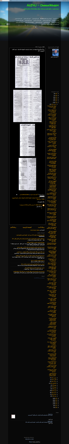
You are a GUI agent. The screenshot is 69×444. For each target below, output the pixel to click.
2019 (56, 97)
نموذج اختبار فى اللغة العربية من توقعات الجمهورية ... (52, 118)
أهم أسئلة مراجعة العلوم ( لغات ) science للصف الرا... (51, 134)
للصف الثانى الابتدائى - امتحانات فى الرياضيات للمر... (51, 146)
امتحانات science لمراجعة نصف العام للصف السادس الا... (51, 272)
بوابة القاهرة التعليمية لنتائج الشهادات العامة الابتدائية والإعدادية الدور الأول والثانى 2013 (28, 238)
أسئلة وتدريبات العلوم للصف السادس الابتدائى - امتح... (51, 366)
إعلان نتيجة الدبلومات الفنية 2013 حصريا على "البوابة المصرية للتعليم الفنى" (30, 235)
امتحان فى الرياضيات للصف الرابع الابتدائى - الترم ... (51, 327)
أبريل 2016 (54, 390)
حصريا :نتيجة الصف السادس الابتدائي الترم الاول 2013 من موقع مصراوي (30, 247)
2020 (56, 95)
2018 (56, 99)
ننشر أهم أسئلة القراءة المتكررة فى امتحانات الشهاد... (51, 198)
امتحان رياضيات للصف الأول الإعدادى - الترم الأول (52, 307)
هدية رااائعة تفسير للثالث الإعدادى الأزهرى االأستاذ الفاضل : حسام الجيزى (30, 252)
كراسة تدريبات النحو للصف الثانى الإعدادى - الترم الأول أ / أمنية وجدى (40, 415)
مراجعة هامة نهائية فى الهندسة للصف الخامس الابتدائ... (51, 174)
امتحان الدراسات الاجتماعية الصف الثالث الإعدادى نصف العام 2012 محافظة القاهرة (28, 271)
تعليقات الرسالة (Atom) (34, 230)
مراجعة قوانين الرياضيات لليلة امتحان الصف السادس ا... (51, 166)
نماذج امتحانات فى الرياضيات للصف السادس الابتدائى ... (52, 186)
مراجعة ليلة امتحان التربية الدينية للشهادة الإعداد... (51, 217)
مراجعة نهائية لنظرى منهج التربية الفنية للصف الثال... (52, 126)
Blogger (30, 441)
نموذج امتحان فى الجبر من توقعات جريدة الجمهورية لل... (52, 111)
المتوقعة (23, 198)
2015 (56, 398)
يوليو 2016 (54, 385)
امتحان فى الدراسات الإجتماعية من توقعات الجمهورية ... (52, 115)
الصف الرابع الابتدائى (55, 20)
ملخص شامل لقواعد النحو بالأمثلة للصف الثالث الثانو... (52, 268)
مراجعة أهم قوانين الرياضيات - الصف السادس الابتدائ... (52, 374)
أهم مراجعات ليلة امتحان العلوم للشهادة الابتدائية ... (51, 158)
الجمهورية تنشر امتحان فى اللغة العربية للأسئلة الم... (51, 228)
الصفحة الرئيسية (56, 18)
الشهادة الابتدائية (28, 198)
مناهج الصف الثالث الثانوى (29, 22)
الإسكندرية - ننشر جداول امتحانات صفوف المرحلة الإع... (51, 291)
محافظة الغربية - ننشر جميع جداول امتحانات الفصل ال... (52, 264)
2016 (56, 102)
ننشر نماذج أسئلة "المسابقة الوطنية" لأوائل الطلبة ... (52, 236)
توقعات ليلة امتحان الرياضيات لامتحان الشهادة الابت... (52, 162)
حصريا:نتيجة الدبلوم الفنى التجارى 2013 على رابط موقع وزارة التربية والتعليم (30, 255)
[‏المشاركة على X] (42, 196)
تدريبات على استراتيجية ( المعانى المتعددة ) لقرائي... (51, 107)
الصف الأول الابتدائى (35, 18)
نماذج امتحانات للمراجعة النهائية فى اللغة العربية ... (51, 244)
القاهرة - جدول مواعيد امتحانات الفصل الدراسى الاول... (52, 299)
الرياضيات (34, 198)
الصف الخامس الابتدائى (46, 20)
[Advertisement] (35, 13)
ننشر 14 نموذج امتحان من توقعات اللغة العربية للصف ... (52, 260)
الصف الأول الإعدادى (28, 20)
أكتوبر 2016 (54, 379)
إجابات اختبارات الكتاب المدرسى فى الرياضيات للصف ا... (51, 256)
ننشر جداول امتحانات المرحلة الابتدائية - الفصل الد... (52, 295)
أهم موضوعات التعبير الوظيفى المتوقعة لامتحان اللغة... (52, 252)
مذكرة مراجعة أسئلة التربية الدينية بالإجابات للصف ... (51, 351)
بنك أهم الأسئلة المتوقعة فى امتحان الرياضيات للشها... (51, 178)
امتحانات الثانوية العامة (19, 22)
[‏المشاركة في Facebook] (41, 196)
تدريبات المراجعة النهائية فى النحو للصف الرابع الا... (51, 209)
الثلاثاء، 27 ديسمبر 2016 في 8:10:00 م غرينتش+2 (29, 205)
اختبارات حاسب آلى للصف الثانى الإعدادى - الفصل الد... (51, 283)
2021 (56, 93)
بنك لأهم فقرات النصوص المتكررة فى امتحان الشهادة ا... (51, 154)
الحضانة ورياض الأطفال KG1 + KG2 (45, 18)
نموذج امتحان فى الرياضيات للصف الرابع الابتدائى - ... (51, 220)
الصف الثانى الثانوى (39, 22)
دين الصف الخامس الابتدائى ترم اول (37, 260)
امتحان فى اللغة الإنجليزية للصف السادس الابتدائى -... (52, 323)
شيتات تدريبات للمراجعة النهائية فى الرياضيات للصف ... (51, 248)
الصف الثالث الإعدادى (55, 22)
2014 (56, 400)
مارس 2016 (53, 392)
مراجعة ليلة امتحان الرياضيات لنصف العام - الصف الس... (51, 331)
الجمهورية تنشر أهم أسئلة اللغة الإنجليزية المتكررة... (52, 150)
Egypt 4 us (50, 414)
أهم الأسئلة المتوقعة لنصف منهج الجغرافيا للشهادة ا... (52, 190)
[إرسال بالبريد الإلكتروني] (43, 196)
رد (41, 208)
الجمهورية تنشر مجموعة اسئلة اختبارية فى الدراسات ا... (51, 201)
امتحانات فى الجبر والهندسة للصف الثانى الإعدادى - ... (51, 311)
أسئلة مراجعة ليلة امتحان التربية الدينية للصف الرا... (51, 205)
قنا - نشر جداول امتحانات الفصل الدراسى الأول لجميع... (51, 279)
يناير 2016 (54, 396)
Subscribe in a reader (29, 439)
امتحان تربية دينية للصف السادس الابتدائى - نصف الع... (51, 370)
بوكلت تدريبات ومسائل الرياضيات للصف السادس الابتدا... (52, 354)
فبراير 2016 (54, 394)
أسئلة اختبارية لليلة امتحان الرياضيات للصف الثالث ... (52, 122)
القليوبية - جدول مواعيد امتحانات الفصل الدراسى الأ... (52, 339)
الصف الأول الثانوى (47, 22)
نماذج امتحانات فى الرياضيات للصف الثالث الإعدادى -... (51, 303)
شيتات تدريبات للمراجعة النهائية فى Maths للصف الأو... (51, 240)
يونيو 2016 (54, 387)
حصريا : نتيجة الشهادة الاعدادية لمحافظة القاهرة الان (34, 267)
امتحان (20, 198)
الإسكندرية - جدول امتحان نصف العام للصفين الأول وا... (51, 287)
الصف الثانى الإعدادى (19, 20)
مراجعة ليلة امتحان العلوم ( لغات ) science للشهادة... (51, 130)
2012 (56, 403)
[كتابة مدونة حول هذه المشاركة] (42, 196)
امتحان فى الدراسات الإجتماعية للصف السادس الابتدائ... (52, 319)
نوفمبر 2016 (53, 377)
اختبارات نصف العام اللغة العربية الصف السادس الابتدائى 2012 (32, 264)
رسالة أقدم (13, 227)
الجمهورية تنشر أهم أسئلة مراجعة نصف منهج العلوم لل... (52, 182)
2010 (56, 407)
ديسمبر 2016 (53, 104)
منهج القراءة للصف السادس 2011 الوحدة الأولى (35, 242)
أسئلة (37, 198)
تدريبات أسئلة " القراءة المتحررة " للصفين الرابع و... (52, 142)
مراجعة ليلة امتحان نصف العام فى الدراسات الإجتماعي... (51, 335)
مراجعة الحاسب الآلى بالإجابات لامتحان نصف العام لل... (51, 275)
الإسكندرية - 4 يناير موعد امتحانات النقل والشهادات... (51, 343)
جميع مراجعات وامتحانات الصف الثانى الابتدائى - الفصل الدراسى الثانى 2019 (38, 422)
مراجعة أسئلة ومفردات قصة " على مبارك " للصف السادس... (52, 362)
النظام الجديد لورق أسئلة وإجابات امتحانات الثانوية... (51, 213)
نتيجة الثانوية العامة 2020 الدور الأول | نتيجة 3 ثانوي (50, 24)
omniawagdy (50, 421)
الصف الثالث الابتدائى (18, 18)
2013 (56, 402)
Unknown (40, 205)
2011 (56, 405)
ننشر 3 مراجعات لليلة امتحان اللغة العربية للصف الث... (52, 224)
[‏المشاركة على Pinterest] (40, 196)
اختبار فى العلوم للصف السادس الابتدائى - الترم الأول (52, 315)
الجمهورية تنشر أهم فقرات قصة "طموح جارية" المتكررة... (52, 232)
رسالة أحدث (41, 227)
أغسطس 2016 (53, 383)
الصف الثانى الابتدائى (27, 18)
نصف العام (39, 199)
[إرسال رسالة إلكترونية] (17, 194)
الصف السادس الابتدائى (37, 20)
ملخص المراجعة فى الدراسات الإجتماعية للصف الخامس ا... (52, 138)
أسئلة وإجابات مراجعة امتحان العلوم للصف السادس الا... (52, 358)
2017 (39, 198)
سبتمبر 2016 (53, 381)
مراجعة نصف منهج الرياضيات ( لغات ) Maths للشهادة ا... (52, 170)
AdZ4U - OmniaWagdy (43, 5)
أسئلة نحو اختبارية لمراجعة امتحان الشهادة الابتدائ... (51, 194)
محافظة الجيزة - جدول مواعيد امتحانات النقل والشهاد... (51, 347)
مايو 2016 (54, 388)
